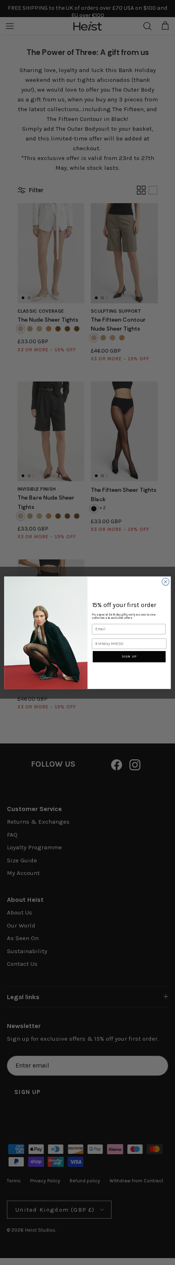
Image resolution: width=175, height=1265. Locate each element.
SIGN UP (129, 656)
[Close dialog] (165, 581)
